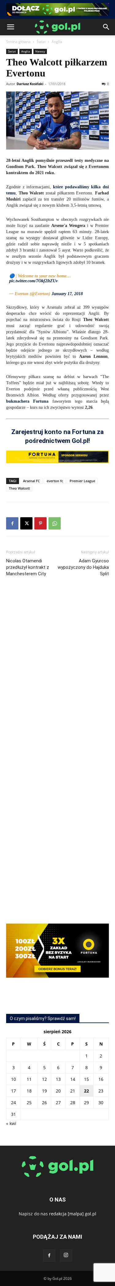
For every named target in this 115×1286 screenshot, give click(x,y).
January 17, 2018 (67, 293)
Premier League (82, 481)
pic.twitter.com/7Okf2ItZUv (33, 281)
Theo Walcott (19, 488)
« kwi (11, 1123)
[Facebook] (12, 523)
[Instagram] (66, 1255)
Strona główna (18, 41)
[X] (26, 523)
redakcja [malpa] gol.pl (72, 1214)
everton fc (55, 481)
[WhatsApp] (54, 523)
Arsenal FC (31, 481)
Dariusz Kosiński (30, 83)
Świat (41, 41)
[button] (10, 27)
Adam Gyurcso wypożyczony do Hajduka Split (83, 567)
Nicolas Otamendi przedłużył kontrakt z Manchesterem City (27, 567)
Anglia (57, 41)
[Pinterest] (40, 523)
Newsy (40, 51)
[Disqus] (57, 673)
